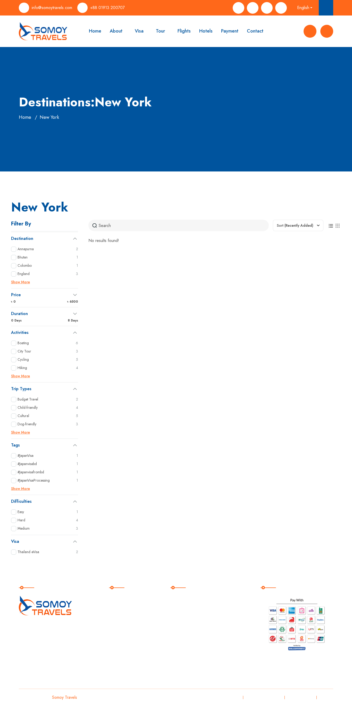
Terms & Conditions (263, 697)
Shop (118, 631)
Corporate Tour (189, 652)
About (116, 31)
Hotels (206, 31)
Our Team (122, 620)
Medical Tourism (189, 641)
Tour (160, 31)
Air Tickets (184, 620)
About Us (121, 610)
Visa (139, 31)
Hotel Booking (188, 631)
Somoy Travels (64, 697)
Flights (184, 31)
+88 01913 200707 (107, 8)
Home (95, 31)
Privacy (232, 697)
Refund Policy (300, 697)
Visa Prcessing (188, 599)
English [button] (303, 8)
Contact (255, 31)
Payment (229, 31)
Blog (117, 641)
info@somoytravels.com (52, 8)
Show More (20, 282)
